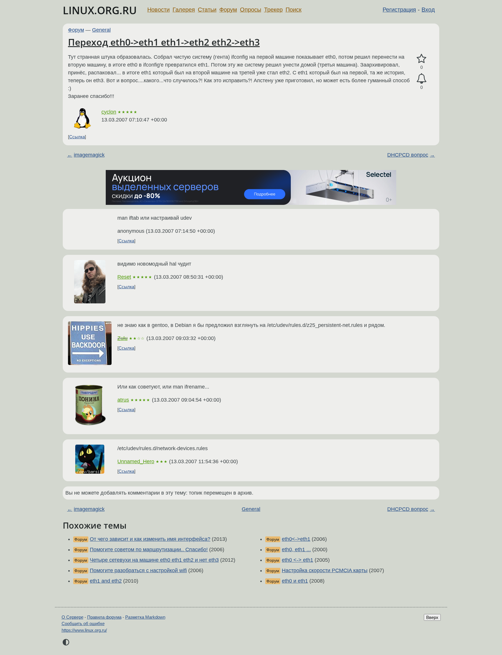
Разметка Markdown (145, 617)
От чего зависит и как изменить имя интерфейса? (150, 539)
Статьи (207, 9)
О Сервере (72, 617)
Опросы (250, 9)
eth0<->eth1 (296, 539)
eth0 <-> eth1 (297, 560)
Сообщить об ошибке (83, 623)
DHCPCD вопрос (407, 155)
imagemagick (89, 155)
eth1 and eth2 (106, 581)
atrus (123, 400)
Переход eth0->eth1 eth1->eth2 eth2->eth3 (164, 42)
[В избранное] (421, 59)
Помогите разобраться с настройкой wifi (138, 570)
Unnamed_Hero (135, 461)
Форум (228, 9)
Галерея (184, 9)
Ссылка (77, 136)
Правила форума (104, 617)
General (101, 30)
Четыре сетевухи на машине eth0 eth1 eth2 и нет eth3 (154, 560)
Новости (158, 9)
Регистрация (399, 9)
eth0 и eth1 (295, 581)
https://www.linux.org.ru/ (84, 630)
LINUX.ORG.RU (100, 10)
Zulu (122, 338)
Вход (428, 9)
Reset (124, 277)
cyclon (108, 112)
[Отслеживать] (421, 79)
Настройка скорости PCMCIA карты (324, 570)
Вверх (432, 617)
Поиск (294, 9)
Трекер (273, 9)
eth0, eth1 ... (296, 549)
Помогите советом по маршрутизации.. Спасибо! (149, 549)
